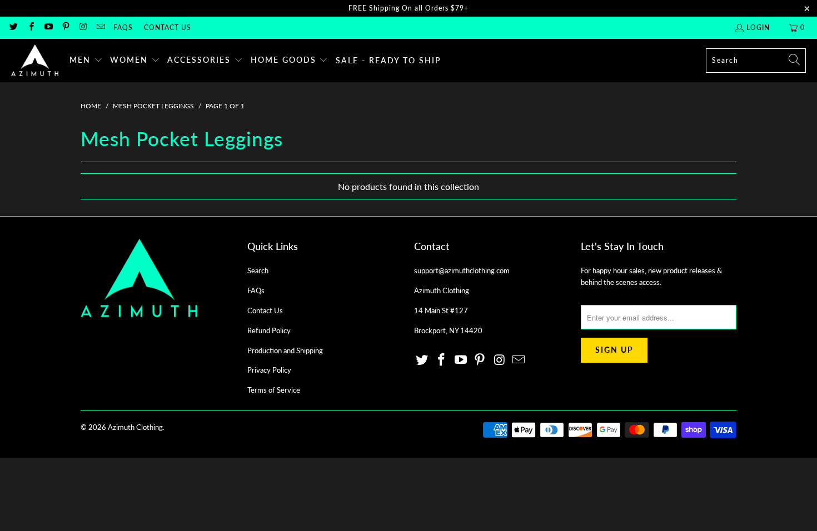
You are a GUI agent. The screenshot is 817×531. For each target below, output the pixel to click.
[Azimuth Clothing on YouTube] (48, 27)
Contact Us (167, 27)
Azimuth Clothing (135, 427)
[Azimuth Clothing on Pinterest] (65, 27)
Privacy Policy (269, 369)
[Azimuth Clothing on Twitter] (13, 27)
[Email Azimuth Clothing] (99, 27)
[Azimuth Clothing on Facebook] (30, 27)
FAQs (123, 27)
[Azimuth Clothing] (34, 60)
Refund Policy (269, 330)
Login (758, 27)
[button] (86, 60)
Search (257, 270)
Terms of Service (273, 389)
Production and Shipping (285, 350)
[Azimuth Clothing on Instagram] (82, 27)
